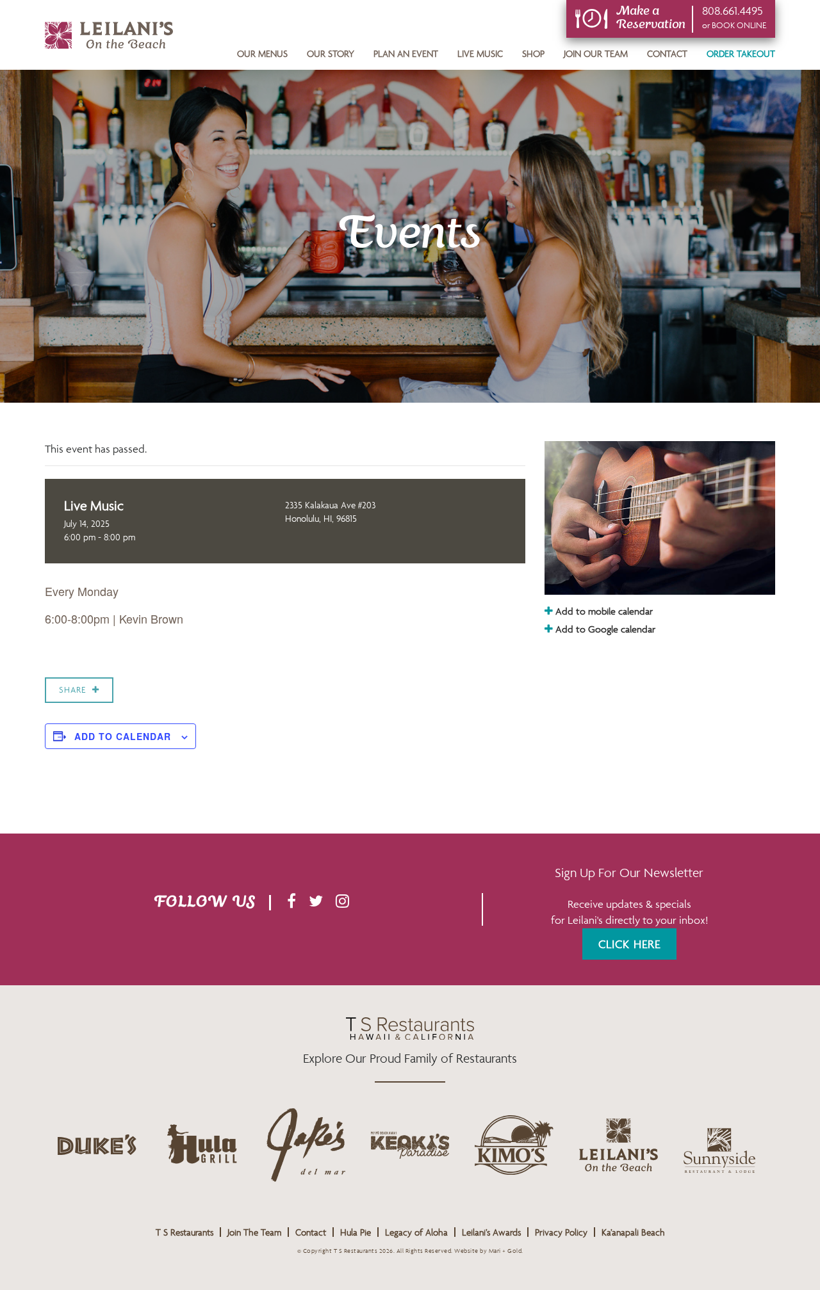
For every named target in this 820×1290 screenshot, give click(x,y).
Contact (667, 53)
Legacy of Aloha (416, 1232)
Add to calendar (122, 736)
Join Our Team (596, 53)
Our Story (330, 53)
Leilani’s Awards (491, 1232)
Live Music (480, 53)
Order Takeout (741, 53)
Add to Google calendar (604, 629)
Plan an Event (405, 53)
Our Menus (262, 53)
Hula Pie (355, 1232)
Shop (533, 53)
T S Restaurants (184, 1232)
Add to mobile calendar (603, 611)
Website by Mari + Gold (487, 1251)
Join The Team (254, 1232)
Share (72, 689)
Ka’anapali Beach (633, 1232)
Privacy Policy (561, 1232)
